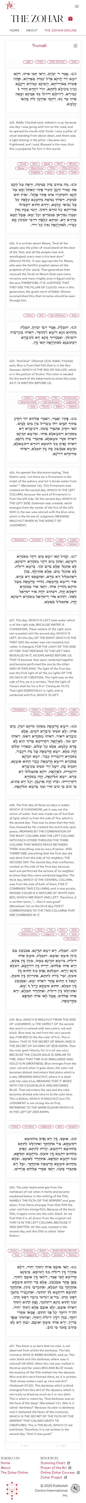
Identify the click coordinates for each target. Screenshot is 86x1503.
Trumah (39, 46)
